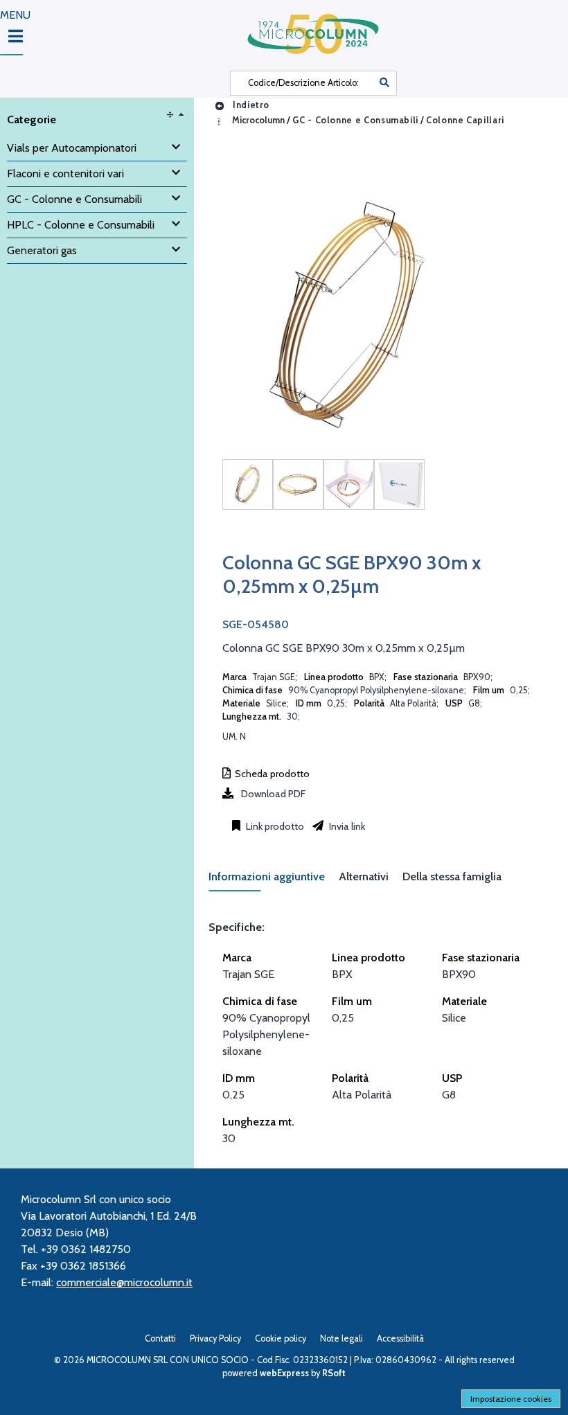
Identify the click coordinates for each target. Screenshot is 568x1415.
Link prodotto (274, 826)
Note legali (341, 1338)
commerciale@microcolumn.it (124, 1282)
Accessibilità (400, 1338)
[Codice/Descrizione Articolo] (384, 83)
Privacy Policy (215, 1338)
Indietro (249, 105)
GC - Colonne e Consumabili (355, 120)
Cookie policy (280, 1338)
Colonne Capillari (465, 120)
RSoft (334, 1373)
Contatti (160, 1338)
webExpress (284, 1373)
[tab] (273, 880)
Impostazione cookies (510, 1399)
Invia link (346, 826)
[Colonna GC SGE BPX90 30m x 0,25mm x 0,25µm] (247, 484)
